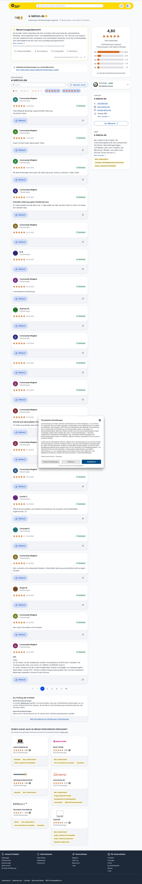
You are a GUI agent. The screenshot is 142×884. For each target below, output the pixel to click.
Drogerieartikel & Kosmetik (62, 796)
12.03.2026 (30, 363)
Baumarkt (17, 759)
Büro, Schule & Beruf (101, 159)
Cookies (27, 880)
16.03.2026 (30, 286)
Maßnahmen (25, 703)
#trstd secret (6, 865)
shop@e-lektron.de (104, 110)
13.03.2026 (30, 343)
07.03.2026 (30, 417)
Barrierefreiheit (38, 880)
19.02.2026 (30, 652)
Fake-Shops (41, 858)
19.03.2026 (30, 259)
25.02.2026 (30, 536)
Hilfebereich (41, 860)
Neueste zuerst (79, 85)
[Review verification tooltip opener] (46, 16)
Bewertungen (6, 863)
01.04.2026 (30, 197)
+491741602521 (102, 103)
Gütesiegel (5, 858)
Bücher (16, 822)
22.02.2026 (30, 595)
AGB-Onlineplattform (53, 880)
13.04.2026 (30, 106)
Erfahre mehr (64, 732)
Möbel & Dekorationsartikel (73, 802)
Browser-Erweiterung (9, 868)
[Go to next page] (61, 689)
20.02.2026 (30, 622)
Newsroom (76, 863)
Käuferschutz (6, 860)
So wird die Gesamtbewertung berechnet (111, 73)
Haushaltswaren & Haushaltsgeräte (65, 799)
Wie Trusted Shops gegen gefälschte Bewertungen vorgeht (37, 70)
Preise (110, 863)
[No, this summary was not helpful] (84, 57)
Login (109, 871)
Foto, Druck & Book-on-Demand (24, 825)
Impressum (6, 880)
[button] (121, 6)
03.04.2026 (30, 168)
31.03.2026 (30, 232)
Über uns (75, 860)
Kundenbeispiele (113, 865)
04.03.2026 (30, 504)
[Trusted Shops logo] (15, 6)
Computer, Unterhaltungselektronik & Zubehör (109, 162)
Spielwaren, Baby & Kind (61, 842)
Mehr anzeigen (103, 116)
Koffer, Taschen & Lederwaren (63, 838)
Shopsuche (41, 863)
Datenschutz (17, 880)
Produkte (111, 858)
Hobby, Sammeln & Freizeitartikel (105, 166)
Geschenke (40, 825)
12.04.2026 (30, 138)
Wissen (110, 868)
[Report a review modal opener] (83, 120)
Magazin (75, 858)
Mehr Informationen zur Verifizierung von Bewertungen (49, 719)
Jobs (74, 865)
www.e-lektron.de (103, 107)
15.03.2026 (30, 316)
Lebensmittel (58, 802)
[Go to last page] (66, 689)
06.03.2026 (30, 477)
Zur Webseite (109, 123)
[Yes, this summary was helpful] (81, 57)
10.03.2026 (30, 390)
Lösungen (111, 860)
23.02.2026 (30, 563)
